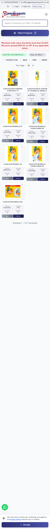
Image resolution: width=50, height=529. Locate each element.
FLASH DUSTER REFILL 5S (13, 164)
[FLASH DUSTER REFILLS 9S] (13, 116)
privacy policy (15, 519)
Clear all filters (36, 55)
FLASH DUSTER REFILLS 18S (13, 202)
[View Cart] (8, 6)
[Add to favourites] (22, 72)
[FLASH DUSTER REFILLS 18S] (13, 191)
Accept (26, 525)
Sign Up (26, 6)
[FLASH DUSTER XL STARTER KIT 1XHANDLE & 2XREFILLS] (37, 78)
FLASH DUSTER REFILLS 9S (12, 126)
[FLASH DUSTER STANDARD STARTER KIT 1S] (13, 78)
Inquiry (18, 103)
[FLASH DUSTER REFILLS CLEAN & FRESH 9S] (37, 116)
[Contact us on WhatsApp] (5, 507)
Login (16, 6)
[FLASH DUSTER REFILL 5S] (13, 154)
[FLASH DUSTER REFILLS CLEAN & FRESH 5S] (37, 154)
